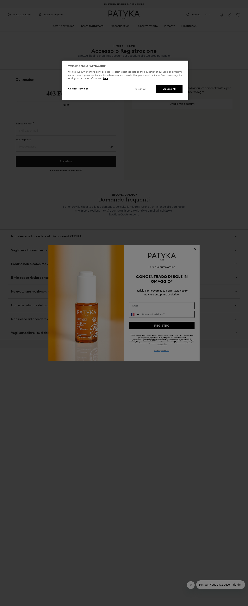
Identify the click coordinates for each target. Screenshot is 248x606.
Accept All (169, 89)
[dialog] (125, 80)
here (105, 78)
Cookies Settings (78, 89)
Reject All (140, 89)
